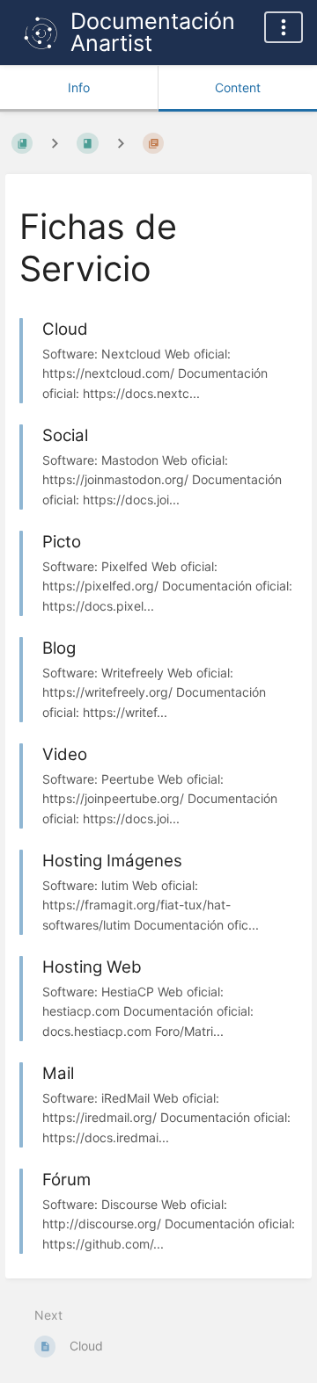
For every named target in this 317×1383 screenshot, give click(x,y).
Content (238, 87)
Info (79, 87)
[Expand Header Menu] (283, 27)
